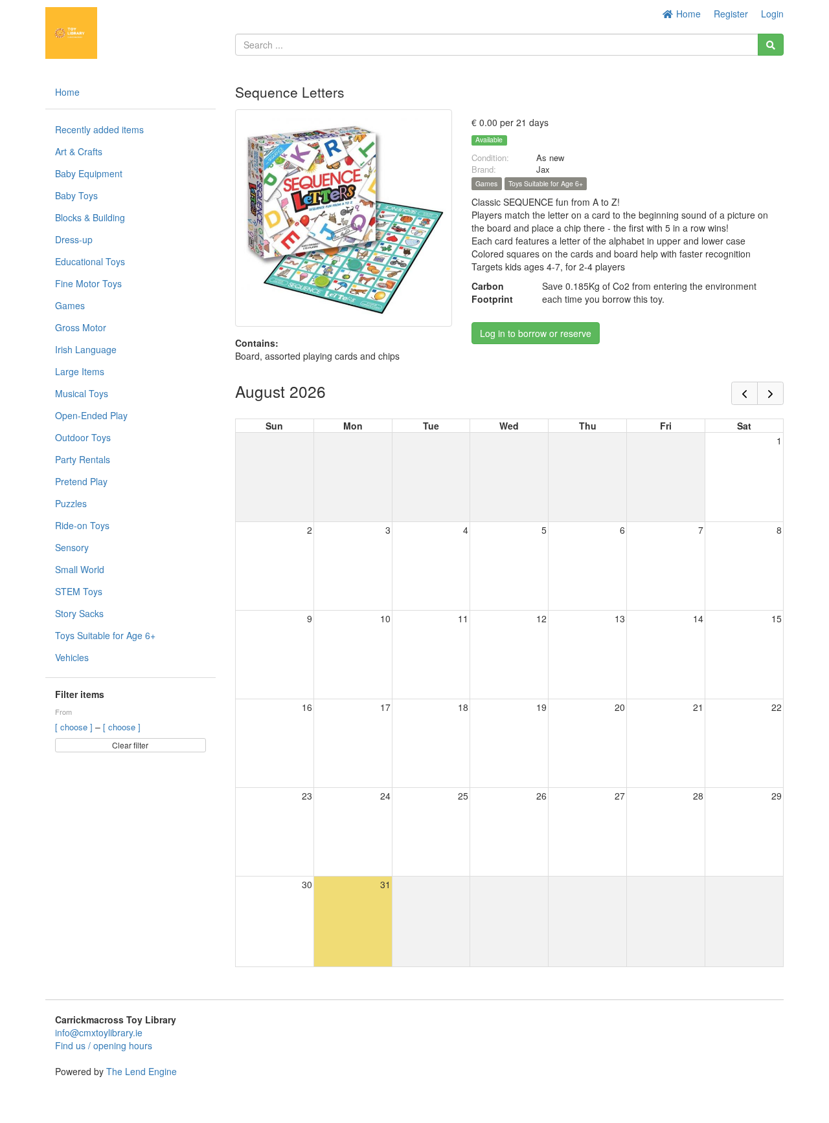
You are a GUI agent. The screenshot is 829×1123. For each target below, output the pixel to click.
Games (70, 305)
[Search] (771, 45)
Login (772, 13)
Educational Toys (90, 261)
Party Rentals (82, 459)
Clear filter (130, 744)
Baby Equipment (88, 173)
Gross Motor (80, 327)
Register (731, 13)
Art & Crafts (78, 151)
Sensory (72, 547)
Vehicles (72, 657)
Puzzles (71, 503)
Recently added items (99, 129)
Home (687, 13)
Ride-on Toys (82, 525)
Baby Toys (76, 195)
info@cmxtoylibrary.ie (98, 1032)
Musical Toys (81, 393)
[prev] (744, 393)
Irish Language (86, 349)
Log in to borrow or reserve (535, 333)
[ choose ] (75, 727)
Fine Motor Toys (88, 283)
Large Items (79, 371)
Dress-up (74, 239)
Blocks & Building (90, 217)
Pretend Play (81, 481)
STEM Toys (78, 591)
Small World (79, 569)
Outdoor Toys (83, 437)
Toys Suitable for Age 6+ (105, 635)
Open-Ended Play (91, 415)
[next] (770, 393)
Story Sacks (79, 613)
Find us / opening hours (103, 1045)
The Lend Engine (141, 1071)
